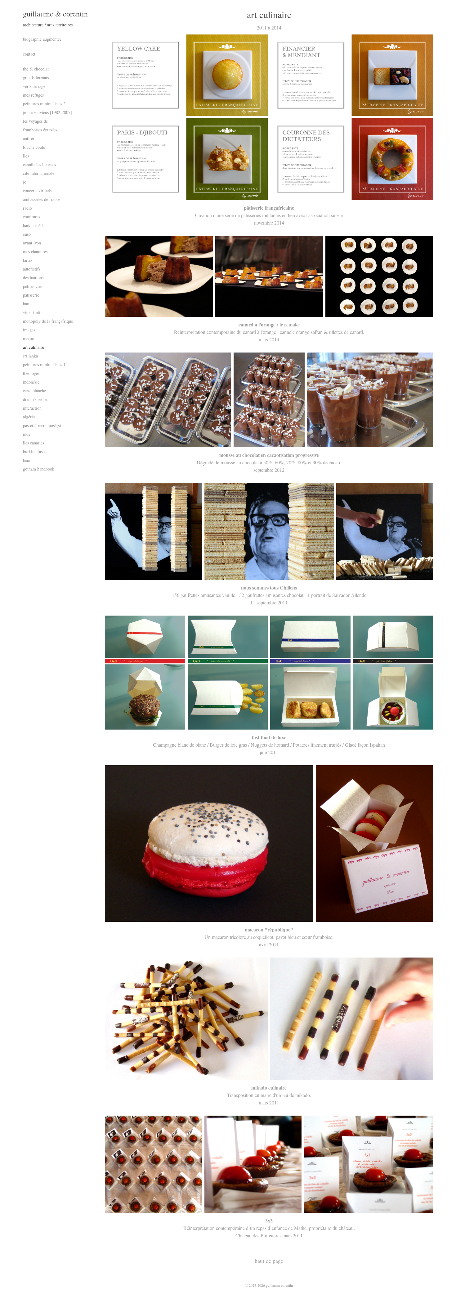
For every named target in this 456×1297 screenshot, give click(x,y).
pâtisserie (31, 295)
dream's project (36, 399)
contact (29, 54)
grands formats (36, 77)
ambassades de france (41, 199)
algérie (29, 417)
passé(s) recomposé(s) (42, 425)
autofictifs (31, 269)
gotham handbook (38, 469)
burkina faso (34, 451)
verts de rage (34, 86)
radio (27, 208)
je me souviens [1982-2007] (47, 112)
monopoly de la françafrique (48, 321)
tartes (27, 260)
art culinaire (33, 347)
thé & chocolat (36, 69)
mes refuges (33, 95)
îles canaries (33, 443)
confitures (31, 217)
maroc (28, 338)
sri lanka (30, 356)
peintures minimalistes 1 (44, 364)
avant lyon (32, 243)
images (29, 330)
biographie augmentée (42, 39)
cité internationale (38, 173)
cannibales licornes (39, 164)
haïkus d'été (33, 225)
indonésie (31, 382)
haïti (27, 304)
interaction (32, 408)
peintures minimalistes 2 (44, 104)
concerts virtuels (37, 190)
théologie (31, 373)
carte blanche (34, 391)
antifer (28, 138)
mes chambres (35, 251)
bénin (28, 460)
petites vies (32, 286)
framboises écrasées (40, 130)
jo (24, 182)
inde (26, 434)
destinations (33, 277)
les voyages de (35, 121)
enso (27, 234)
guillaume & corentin (55, 14)
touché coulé (34, 147)
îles (26, 156)
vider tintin (32, 312)
